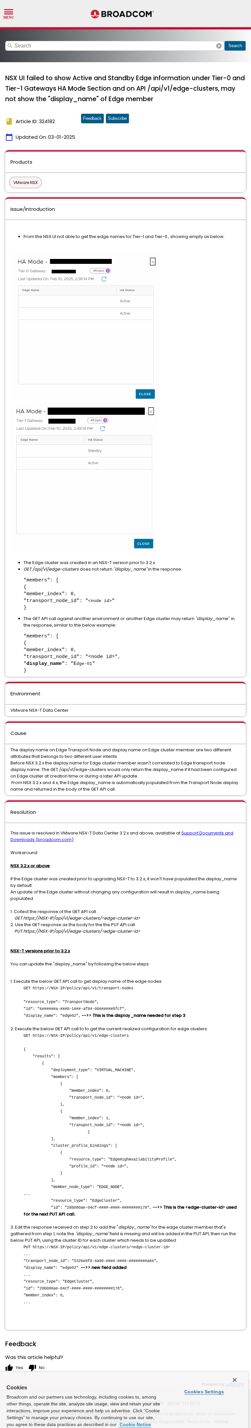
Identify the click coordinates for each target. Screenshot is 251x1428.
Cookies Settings (204, 1391)
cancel (219, 46)
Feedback (92, 118)
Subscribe (117, 118)
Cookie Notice (134, 1424)
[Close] (235, 1380)
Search (235, 45)
